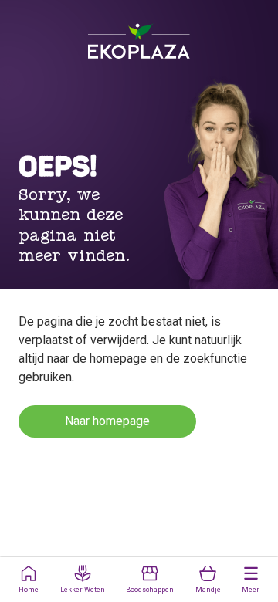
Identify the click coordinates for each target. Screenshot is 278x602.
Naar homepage (107, 421)
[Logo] (139, 41)
